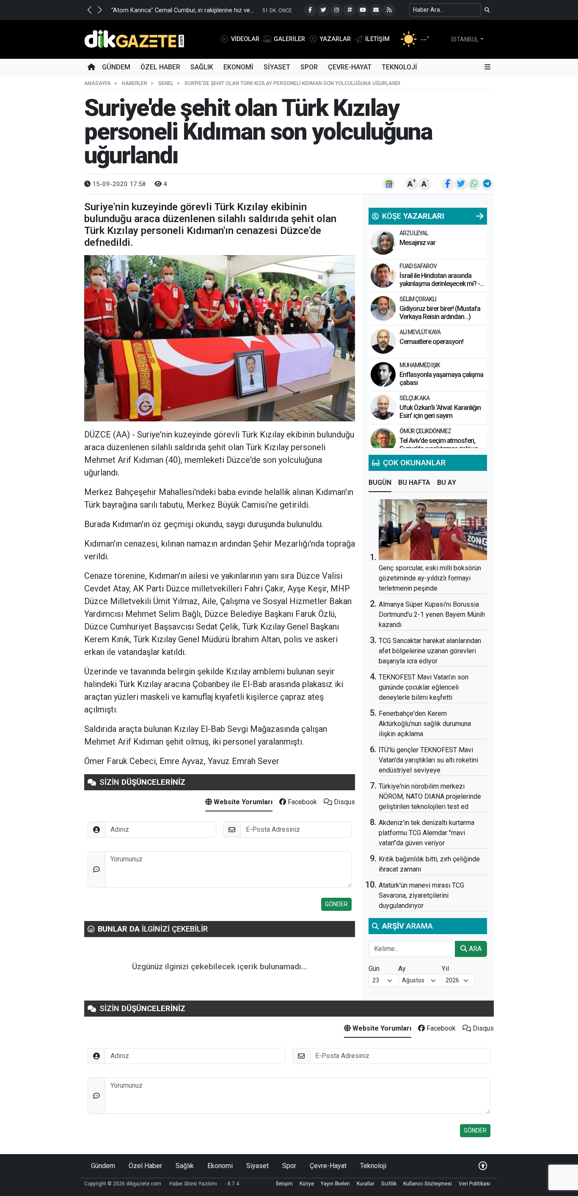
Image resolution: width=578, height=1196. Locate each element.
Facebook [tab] (301, 802)
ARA (474, 949)
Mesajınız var (417, 243)
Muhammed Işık (419, 365)
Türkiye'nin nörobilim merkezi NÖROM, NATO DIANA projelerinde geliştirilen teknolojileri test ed (430, 796)
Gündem (116, 67)
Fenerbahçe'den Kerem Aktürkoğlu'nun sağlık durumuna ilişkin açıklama (425, 723)
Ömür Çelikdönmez (425, 431)
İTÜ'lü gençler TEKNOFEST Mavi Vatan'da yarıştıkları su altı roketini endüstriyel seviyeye (428, 760)
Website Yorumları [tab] (242, 802)
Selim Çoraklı (417, 299)
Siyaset (277, 67)
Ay (402, 969)
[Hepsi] (480, 216)
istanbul (465, 39)
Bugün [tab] (380, 482)
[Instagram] (336, 10)
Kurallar (365, 1184)
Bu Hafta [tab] (414, 482)
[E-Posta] (375, 10)
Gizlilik (388, 1184)
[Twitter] (323, 10)
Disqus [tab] (343, 802)
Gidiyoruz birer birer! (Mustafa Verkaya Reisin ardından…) (439, 313)
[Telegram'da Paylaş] (487, 184)
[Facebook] (310, 10)
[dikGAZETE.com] (134, 39)
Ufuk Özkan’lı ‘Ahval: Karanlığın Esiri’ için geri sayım (440, 412)
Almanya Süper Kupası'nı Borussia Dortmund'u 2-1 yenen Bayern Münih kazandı (432, 614)
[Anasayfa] (91, 67)
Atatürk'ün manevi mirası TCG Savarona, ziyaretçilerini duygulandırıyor (421, 895)
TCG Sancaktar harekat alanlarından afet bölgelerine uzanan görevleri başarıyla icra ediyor (430, 651)
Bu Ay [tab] (446, 482)
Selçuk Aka (414, 398)
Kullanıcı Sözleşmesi (427, 1184)
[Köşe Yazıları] (383, 242)
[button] (89, 9)
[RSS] (389, 10)
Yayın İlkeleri (335, 1184)
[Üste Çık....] (483, 1166)
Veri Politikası (474, 1184)
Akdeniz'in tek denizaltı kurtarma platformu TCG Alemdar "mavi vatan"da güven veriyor (426, 833)
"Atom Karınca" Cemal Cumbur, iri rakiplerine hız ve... (182, 10)
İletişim (284, 1184)
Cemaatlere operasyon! (431, 342)
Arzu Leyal (413, 233)
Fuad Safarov (418, 266)
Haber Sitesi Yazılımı (193, 1184)
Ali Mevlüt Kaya (419, 332)
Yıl (445, 969)
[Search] (487, 9)
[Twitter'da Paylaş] (460, 184)
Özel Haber (160, 67)
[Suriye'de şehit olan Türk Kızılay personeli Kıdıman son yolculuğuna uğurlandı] (219, 338)
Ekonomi (238, 67)
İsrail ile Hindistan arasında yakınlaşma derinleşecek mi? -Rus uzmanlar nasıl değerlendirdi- (439, 288)
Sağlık (201, 67)
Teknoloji (399, 67)
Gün (374, 969)
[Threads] (349, 10)
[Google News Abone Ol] (389, 184)
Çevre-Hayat (350, 67)
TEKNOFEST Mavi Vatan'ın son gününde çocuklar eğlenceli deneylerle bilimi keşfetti (423, 687)
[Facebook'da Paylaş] (447, 184)
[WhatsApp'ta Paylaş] (474, 184)
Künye (307, 1184)
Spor (309, 67)
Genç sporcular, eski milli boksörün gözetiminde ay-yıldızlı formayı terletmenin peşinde (430, 578)
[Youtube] (362, 10)
